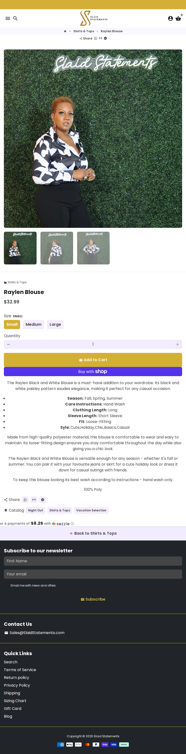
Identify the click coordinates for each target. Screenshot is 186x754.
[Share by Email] (100, 38)
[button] (93, 523)
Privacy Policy (17, 685)
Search (10, 662)
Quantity (12, 336)
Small (12, 324)
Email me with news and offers (33, 585)
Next (177, 138)
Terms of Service (20, 670)
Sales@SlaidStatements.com (34, 632)
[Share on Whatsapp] (95, 38)
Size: (13, 316)
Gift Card (12, 708)
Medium (33, 324)
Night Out (35, 510)
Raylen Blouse (112, 31)
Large (55, 324)
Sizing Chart (15, 701)
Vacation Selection (91, 510)
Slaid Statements (106, 736)
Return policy (16, 677)
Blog (8, 716)
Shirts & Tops (83, 31)
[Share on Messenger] (105, 38)
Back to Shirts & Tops (93, 533)
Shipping (12, 693)
